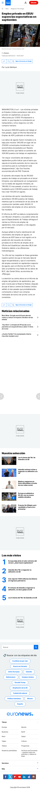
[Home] (2, 8)
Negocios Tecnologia (17, 8)
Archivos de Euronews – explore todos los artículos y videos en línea (29, 753)
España (20, 704)
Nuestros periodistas (9, 750)
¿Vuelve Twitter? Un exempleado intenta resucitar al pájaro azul (16, 335)
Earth (23, 732)
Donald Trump (20, 682)
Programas (25, 746)
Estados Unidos (28, 677)
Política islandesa (14, 699)
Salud (23, 736)
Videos (4, 746)
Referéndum (10, 677)
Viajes (4, 741)
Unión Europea (13, 672)
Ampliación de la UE (20, 688)
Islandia (29, 672)
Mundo (23, 727)
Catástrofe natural (20, 693)
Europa (4, 727)
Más (3, 769)
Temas (4, 722)
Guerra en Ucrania (20, 666)
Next (7, 8)
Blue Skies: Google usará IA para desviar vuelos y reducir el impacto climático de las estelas (17, 317)
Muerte (30, 699)
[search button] (36, 647)
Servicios (5, 763)
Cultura (24, 741)
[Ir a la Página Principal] (8, 2)
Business (5, 732)
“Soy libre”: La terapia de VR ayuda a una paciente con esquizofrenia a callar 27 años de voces (17, 327)
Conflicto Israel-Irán (20, 661)
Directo (33, 3)
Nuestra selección (13, 453)
